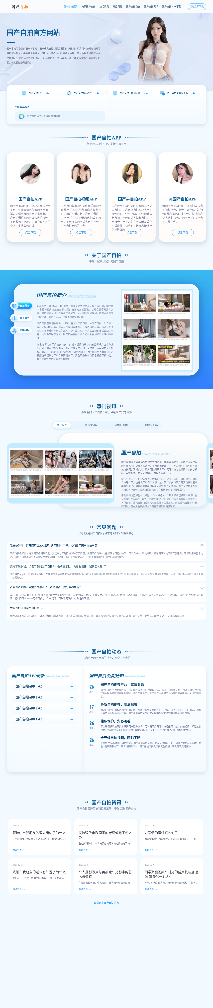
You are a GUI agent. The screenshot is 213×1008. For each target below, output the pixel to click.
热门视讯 (104, 6)
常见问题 (117, 6)
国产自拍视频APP (83, 93)
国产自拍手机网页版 (130, 93)
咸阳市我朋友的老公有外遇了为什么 (39, 872)
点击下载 (30, 232)
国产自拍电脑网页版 (177, 93)
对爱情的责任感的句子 (161, 833)
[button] (106, 546)
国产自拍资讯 (151, 6)
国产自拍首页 (71, 6)
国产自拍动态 (133, 6)
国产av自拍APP (132, 199)
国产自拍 (130, 808)
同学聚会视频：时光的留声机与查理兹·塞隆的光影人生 (171, 874)
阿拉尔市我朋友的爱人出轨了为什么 (39, 833)
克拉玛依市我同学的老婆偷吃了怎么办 (105, 835)
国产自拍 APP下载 (171, 6)
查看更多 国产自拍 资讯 (106, 902)
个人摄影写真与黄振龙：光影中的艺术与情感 (105, 874)
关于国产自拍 (89, 6)
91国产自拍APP (183, 199)
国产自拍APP (35, 93)
